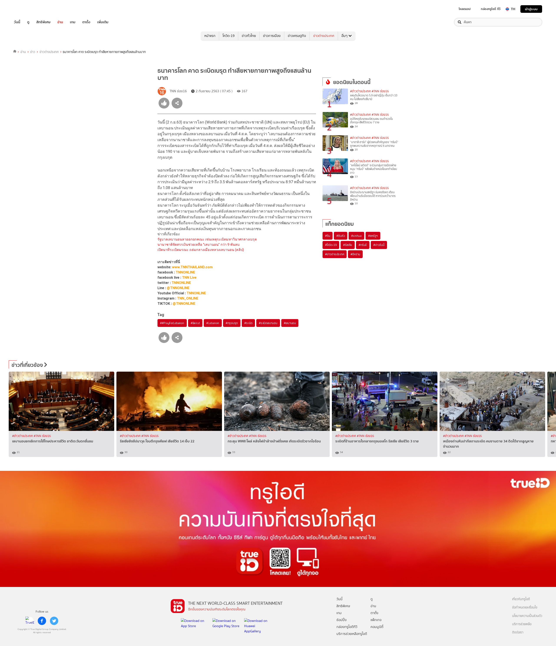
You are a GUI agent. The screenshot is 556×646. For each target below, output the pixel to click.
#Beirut (195, 323)
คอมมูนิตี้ (377, 626)
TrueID (27, 9)
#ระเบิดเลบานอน (268, 323)
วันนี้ (17, 22)
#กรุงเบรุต (232, 323)
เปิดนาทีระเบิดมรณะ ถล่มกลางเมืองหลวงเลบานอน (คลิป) (200, 250)
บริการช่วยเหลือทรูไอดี (351, 633)
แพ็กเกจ (376, 619)
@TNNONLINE (178, 288)
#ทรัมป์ (363, 245)
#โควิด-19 (331, 245)
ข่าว (32, 51)
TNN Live (189, 277)
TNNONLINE (185, 272)
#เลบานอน (290, 323)
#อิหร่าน (355, 254)
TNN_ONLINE (187, 298)
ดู (28, 22)
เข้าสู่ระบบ (531, 9)
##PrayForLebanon (172, 323)
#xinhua (356, 236)
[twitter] (54, 620)
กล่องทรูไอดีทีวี (346, 626)
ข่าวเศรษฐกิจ (297, 35)
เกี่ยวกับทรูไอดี (521, 599)
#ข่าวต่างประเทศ (360, 91)
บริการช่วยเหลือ (521, 624)
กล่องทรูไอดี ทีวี (490, 9)
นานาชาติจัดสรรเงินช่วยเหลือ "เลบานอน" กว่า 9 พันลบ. (198, 244)
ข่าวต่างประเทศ (323, 35)
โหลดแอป (465, 9)
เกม (72, 22)
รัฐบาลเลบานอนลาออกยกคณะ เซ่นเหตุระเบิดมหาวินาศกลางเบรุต (207, 239)
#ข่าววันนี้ (378, 245)
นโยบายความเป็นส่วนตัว (527, 616)
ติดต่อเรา (517, 632)
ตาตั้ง (86, 22)
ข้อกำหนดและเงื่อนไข (524, 607)
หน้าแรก (209, 35)
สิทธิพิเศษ (43, 22)
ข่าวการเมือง (272, 35)
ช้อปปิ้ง (341, 619)
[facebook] (42, 620)
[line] (29, 620)
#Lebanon (212, 323)
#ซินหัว (340, 236)
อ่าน (60, 22)
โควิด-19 (229, 35)
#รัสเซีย (347, 245)
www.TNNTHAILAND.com (192, 267)
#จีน (327, 236)
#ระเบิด (248, 323)
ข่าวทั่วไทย (249, 35)
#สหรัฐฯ (373, 236)
